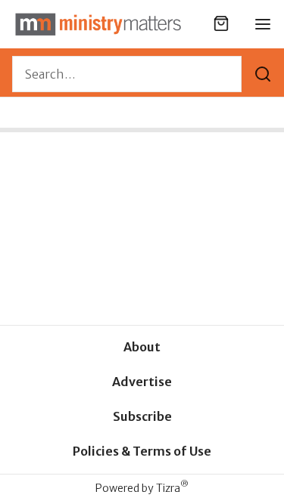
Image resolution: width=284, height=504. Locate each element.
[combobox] (127, 74)
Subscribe (142, 416)
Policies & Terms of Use (142, 451)
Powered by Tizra (142, 488)
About (142, 346)
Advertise (142, 381)
